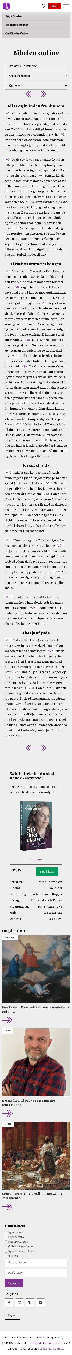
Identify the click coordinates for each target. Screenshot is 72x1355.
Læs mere (36, 859)
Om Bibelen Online (16, 33)
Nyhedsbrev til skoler (21, 1251)
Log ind (12, 1315)
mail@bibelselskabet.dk (44, 1343)
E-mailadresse (16, 1262)
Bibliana (13, 1255)
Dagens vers (16, 1237)
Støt (55, 6)
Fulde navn (15, 1272)
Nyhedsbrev (15, 1232)
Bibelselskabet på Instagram (19, 1302)
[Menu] (66, 6)
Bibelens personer (16, 25)
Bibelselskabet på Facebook (9, 1302)
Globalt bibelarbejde (20, 1246)
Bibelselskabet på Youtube (40, 1302)
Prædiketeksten (18, 1241)
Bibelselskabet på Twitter (30, 1302)
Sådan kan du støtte (52, 1348)
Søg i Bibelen (13, 16)
